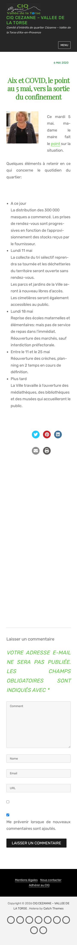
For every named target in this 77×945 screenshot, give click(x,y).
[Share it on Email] (36, 453)
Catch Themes (53, 908)
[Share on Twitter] (36, 437)
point (55, 143)
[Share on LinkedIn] (58, 437)
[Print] (47, 453)
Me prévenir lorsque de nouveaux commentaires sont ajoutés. (38, 825)
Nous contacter (50, 880)
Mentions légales (26, 880)
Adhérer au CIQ (39, 885)
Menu (64, 45)
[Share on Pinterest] (47, 437)
